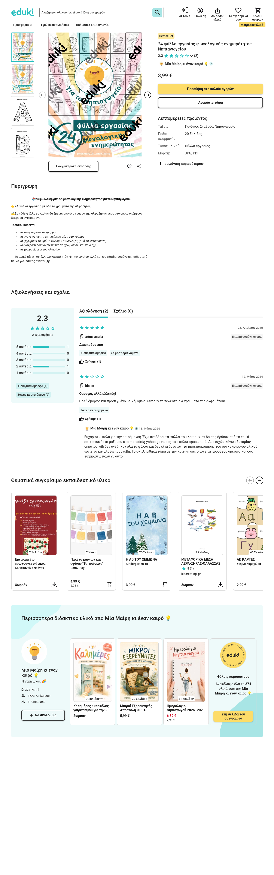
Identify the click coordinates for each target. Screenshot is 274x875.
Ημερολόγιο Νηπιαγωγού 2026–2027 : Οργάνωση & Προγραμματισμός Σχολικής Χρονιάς (186, 708)
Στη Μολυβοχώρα (249, 564)
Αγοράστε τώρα (210, 103)
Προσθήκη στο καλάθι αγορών (210, 89)
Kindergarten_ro (137, 564)
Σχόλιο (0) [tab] (123, 311)
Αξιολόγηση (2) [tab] (93, 311)
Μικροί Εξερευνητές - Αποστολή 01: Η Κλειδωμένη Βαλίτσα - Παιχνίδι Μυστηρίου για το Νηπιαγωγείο (138, 708)
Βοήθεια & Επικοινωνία (92, 25)
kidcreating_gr (191, 574)
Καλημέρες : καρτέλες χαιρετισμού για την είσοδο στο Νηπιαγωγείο (92, 708)
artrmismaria (94, 336)
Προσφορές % (22, 25)
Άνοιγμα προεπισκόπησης (73, 166)
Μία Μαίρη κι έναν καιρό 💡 (186, 64)
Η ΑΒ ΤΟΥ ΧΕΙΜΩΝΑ (141, 559)
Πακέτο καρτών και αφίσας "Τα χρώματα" (86, 561)
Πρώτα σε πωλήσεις (55, 25)
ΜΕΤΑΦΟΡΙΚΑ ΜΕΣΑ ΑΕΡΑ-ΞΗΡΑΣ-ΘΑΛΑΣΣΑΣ (200, 561)
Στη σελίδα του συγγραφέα (233, 716)
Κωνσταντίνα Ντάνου (29, 568)
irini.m (89, 385)
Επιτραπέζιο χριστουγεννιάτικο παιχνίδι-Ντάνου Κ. (30, 561)
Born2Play (77, 568)
